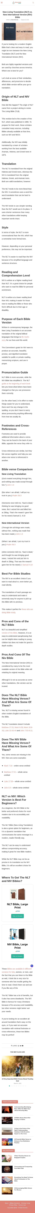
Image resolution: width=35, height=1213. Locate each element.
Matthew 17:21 (8, 727)
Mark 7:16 (8, 766)
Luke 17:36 (8, 781)
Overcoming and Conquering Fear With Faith (23, 1167)
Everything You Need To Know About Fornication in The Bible (23, 1179)
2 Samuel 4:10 (27, 565)
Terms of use (22, 1205)
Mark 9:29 (19, 727)
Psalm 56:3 (16, 496)
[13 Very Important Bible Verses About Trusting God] (17, 1066)
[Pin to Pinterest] (15, 1045)
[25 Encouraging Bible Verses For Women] (7, 1190)
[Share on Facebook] (11, 1045)
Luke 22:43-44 (10, 731)
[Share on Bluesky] (20, 1045)
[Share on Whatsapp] (16, 1045)
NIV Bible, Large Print (17, 946)
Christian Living (25, 1203)
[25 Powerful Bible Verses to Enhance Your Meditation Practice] (7, 1142)
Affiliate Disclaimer (15, 1203)
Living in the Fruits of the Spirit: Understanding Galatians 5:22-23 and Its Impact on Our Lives (22, 1131)
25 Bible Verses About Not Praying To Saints (22, 1118)
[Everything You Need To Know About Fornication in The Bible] (7, 1180)
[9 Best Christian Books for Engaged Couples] (7, 1158)
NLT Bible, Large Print (17, 906)
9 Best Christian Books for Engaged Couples (22, 1156)
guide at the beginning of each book (16, 384)
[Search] (33, 2)
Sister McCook (14, 19)
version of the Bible (9, 633)
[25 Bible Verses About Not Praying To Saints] (7, 1120)
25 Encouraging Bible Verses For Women (23, 1189)
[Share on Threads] (18, 1045)
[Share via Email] (22, 1045)
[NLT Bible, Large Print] (17, 888)
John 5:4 (7, 788)
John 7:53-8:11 (26, 731)
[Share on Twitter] (13, 1045)
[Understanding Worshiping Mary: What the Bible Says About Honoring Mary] (7, 1109)
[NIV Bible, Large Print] (17, 929)
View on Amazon (17, 916)
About (6, 1203)
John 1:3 (10, 485)
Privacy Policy (13, 1205)
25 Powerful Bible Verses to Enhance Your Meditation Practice (22, 1141)
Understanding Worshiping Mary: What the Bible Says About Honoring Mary (22, 1108)
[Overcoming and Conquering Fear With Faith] (7, 1169)
